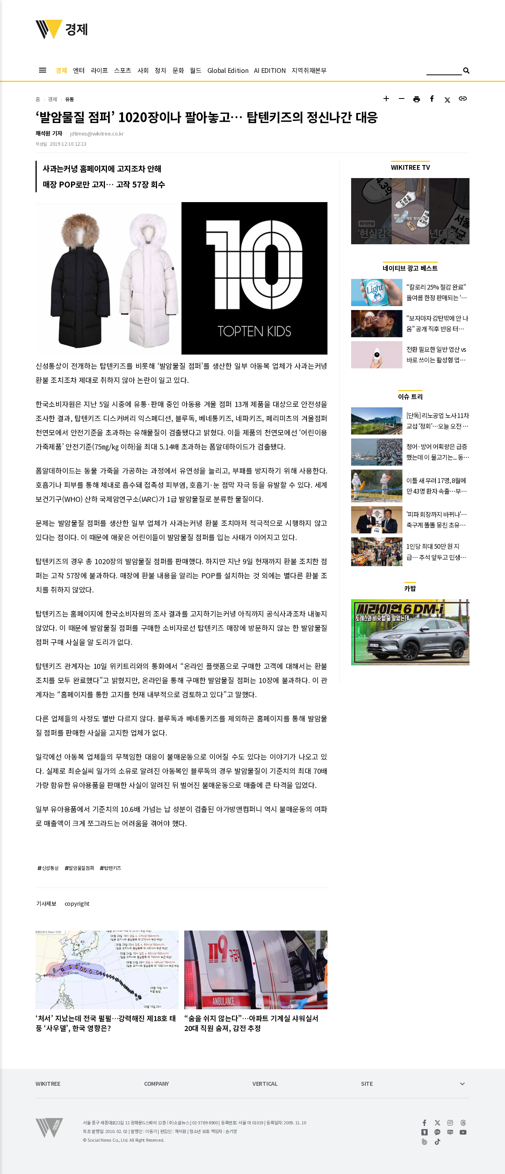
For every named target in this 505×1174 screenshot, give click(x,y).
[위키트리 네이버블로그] (450, 1132)
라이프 (99, 70)
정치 (160, 70)
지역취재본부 (309, 70)
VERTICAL (265, 1084)
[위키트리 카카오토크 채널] (437, 1132)
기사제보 (46, 903)
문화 (178, 70)
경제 (61, 70)
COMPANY (156, 1084)
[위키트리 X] (437, 1123)
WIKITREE (48, 1084)
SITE (367, 1084)
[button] (386, 99)
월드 (195, 70)
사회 (143, 70)
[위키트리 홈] (49, 36)
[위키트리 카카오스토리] (424, 1132)
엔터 (78, 70)
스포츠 (122, 70)
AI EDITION (270, 70)
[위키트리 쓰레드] (463, 1123)
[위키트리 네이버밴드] (424, 1141)
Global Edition (228, 70)
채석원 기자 (49, 133)
